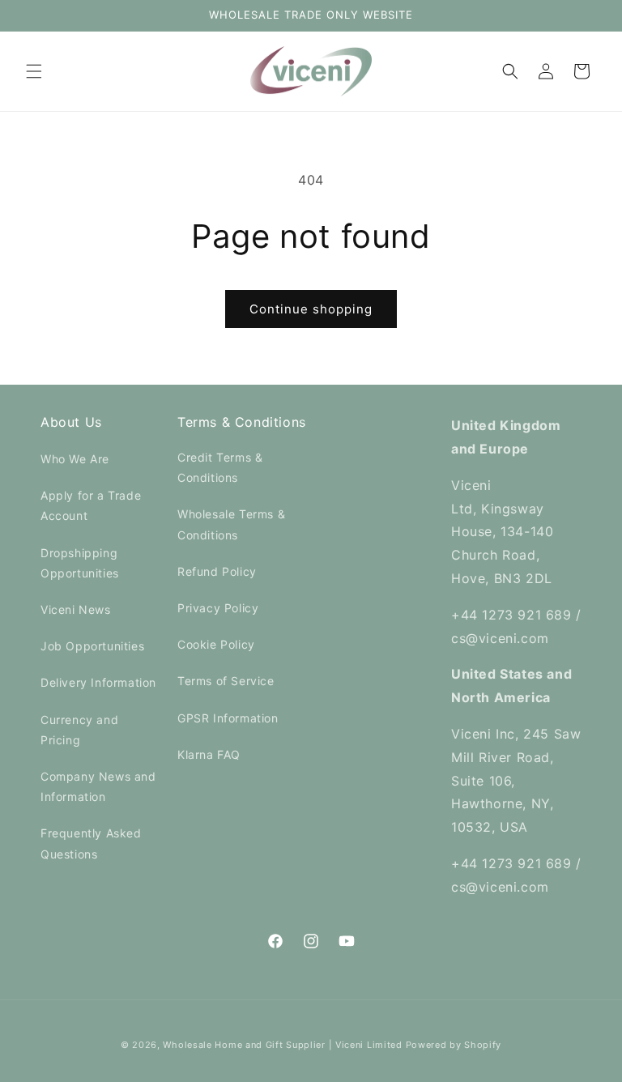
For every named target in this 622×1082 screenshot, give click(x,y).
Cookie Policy (216, 644)
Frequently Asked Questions (91, 843)
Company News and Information (98, 786)
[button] (34, 71)
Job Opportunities (92, 646)
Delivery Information (98, 682)
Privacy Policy (217, 608)
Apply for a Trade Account (90, 505)
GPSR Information (228, 718)
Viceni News (75, 609)
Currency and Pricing (79, 730)
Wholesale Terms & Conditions (231, 524)
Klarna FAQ (209, 754)
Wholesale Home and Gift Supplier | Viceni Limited (282, 1044)
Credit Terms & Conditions (219, 467)
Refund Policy (217, 571)
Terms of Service (226, 681)
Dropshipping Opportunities (79, 563)
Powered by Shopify (454, 1044)
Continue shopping (311, 309)
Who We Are (74, 459)
